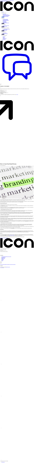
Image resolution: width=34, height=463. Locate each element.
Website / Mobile (4, 38)
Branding (4, 37)
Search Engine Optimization (6, 20)
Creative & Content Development (6, 15)
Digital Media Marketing (5, 19)
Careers (17, 94)
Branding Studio (3, 258)
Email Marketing (4, 22)
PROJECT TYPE (2, 92)
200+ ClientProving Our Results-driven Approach (7, 0)
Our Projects (3, 23)
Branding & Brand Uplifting (6, 25)
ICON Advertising (3, 257)
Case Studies (4, 39)
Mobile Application (5, 30)
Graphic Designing (5, 26)
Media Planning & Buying (5, 14)
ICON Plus (3, 259)
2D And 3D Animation (5, 33)
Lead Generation (4, 21)
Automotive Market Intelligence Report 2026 (6, 256)
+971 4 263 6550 (2, 267)
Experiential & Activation (5, 16)
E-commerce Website (5, 29)
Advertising (4, 36)
